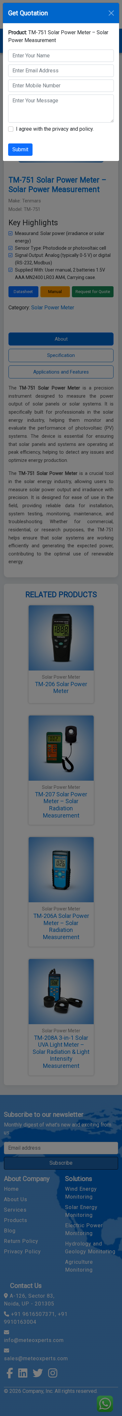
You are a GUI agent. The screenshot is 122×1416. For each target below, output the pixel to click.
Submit (20, 149)
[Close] (111, 13)
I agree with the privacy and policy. (55, 129)
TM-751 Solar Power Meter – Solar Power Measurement (58, 36)
